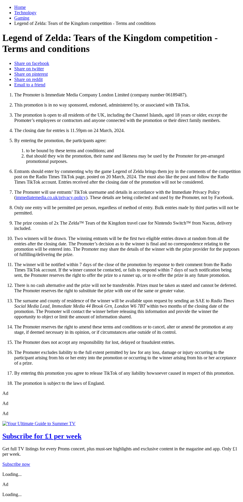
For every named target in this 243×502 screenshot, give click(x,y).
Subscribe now (16, 464)
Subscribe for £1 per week (41, 436)
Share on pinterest (31, 74)
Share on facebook (31, 63)
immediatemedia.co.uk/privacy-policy (51, 197)
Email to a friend (29, 84)
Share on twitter (29, 68)
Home (20, 7)
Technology (25, 12)
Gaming (21, 17)
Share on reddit (28, 79)
